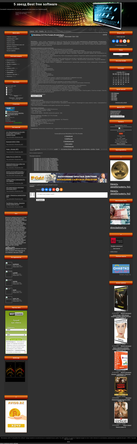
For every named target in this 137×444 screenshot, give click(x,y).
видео (22, 230)
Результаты (12, 97)
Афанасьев (19, 220)
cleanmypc (23, 233)
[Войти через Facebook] (50, 189)
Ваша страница (121, 143)
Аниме (19, 218)
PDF (25, 217)
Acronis (17, 227)
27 (113, 84)
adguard (24, 232)
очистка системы (76, 149)
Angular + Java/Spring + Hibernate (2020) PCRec (121, 375)
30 (121, 84)
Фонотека (9, 76)
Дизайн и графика (11, 64)
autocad (16, 240)
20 (113, 82)
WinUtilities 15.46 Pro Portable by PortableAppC (46, 164)
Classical (13, 237)
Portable (97, 149)
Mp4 (20, 240)
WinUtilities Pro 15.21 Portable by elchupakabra (46, 170)
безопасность (21, 226)
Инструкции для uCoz (116, 115)
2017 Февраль (115, 93)
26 (128, 82)
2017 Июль (114, 99)
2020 (10, 241)
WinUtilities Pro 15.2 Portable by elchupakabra (46, 168)
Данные (24, 240)
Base (15, 234)
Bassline (7, 242)
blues (15, 229)
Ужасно (10, 94)
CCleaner (17, 225)
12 (128, 78)
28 (116, 84)
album (10, 248)
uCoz (68, 441)
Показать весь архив (121, 102)
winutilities (93, 149)
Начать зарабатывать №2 (120, 192)
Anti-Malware (22, 227)
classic (7, 229)
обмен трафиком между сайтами (9, 443)
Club (21, 252)
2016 (22, 248)
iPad (18, 233)
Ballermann (8, 245)
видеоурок (19, 217)
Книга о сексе (120, 427)
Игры (8, 66)
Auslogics (7, 226)
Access (23, 237)
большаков (12, 220)
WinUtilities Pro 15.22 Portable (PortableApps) (46, 158)
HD (16, 233)
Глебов (7, 220)
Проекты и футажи (12, 74)
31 (123, 84)
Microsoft (13, 230)
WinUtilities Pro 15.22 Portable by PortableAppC (46, 159)
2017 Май (113, 96)
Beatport (16, 243)
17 (123, 80)
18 (126, 80)
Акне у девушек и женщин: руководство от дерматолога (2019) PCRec (121, 349)
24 (123, 82)
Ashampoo (8, 223)
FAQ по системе (114, 113)
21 (116, 82)
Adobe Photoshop (21, 223)
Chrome (11, 234)
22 (45, 31)
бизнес (7, 241)
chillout (19, 230)
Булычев (7, 218)
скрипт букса (113, 251)
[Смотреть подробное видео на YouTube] (25, 352)
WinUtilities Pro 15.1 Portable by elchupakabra (46, 167)
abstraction (13, 242)
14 (116, 80)
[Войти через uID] (42, 189)
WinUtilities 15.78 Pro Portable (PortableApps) (46, 166)
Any (10, 236)
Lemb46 (56, 149)
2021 (12, 245)
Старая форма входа (121, 45)
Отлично (10, 87)
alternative (16, 252)
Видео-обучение (126, 313)
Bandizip (13, 236)
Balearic (10, 252)
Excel (24, 236)
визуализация (9, 238)
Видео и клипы (11, 62)
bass (14, 232)
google (7, 234)
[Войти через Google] (57, 189)
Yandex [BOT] (9, 122)
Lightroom (18, 237)
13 (113, 80)
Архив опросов (19, 97)
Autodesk (11, 240)
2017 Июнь (114, 98)
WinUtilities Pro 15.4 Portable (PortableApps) (45, 161)
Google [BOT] (18, 122)
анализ (13, 233)
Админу (32, 186)
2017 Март (114, 94)
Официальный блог (115, 111)
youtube (18, 242)
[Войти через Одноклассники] (61, 189)
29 (118, 84)
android (12, 225)
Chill (11, 232)
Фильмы (128, 397)
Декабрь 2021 (121, 72)
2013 (25, 248)
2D (15, 245)
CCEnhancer (19, 236)
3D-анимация (16, 238)
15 (118, 80)
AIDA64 (7, 233)
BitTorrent (21, 222)
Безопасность (10, 60)
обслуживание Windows (66, 149)
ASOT (7, 250)
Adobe (21, 225)
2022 (17, 245)
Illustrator (14, 241)
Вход (73, 36)
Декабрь (41, 31)
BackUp (7, 225)
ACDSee (11, 229)
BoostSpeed (14, 226)
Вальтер (24, 220)
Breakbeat (11, 250)
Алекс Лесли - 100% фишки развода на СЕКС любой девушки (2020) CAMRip (121, 316)
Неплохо (10, 91)
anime (22, 218)
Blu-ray (23, 250)
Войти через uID (121, 36)
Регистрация (68, 36)
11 (126, 78)
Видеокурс (8, 217)
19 (128, 80)
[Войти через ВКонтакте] (46, 189)
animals (15, 218)
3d (10, 233)
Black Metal (20, 241)
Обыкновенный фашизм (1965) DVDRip (121, 400)
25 (126, 82)
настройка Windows (85, 149)
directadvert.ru (118, 227)
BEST (20, 243)
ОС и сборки (10, 70)
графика (7, 227)
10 (123, 78)
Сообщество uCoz (115, 112)
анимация (17, 248)
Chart (20, 232)
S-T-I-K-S (7, 221)
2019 (6, 252)
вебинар (13, 217)
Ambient (7, 232)
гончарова (13, 221)
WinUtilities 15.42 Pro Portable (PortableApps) (46, 162)
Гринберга (19, 221)
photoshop (14, 223)
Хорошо (10, 89)
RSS (77, 36)
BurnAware (8, 230)
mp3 (11, 218)
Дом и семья (127, 425)
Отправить (40, 200)
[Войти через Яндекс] (53, 189)
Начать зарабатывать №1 (120, 185)
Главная (61, 36)
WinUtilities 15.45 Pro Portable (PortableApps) (46, 163)
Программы (10, 72)
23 (121, 82)
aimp (17, 232)
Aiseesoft (12, 227)
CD (23, 217)
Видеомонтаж (21, 229)
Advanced (8, 237)
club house (18, 250)
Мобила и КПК (10, 68)
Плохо (9, 92)
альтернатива (15, 222)
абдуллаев (8, 222)
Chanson (11, 243)
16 (121, 80)
